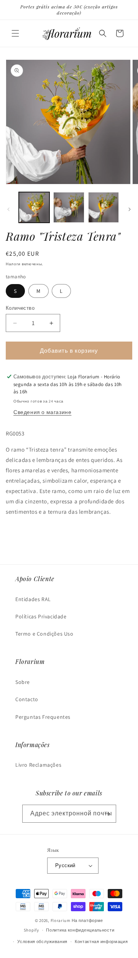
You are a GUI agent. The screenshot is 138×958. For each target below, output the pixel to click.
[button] (15, 33)
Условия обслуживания (42, 941)
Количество (20, 308)
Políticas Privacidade (41, 616)
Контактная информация (101, 941)
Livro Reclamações (38, 764)
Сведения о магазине (42, 412)
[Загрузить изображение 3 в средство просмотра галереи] (103, 207)
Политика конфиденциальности (80, 930)
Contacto (26, 699)
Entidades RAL (33, 599)
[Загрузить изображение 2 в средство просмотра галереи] (68, 207)
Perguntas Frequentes (43, 716)
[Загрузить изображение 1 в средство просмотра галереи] (34, 207)
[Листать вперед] (129, 209)
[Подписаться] (107, 814)
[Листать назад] (8, 209)
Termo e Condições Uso (44, 633)
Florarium (61, 920)
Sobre (22, 682)
